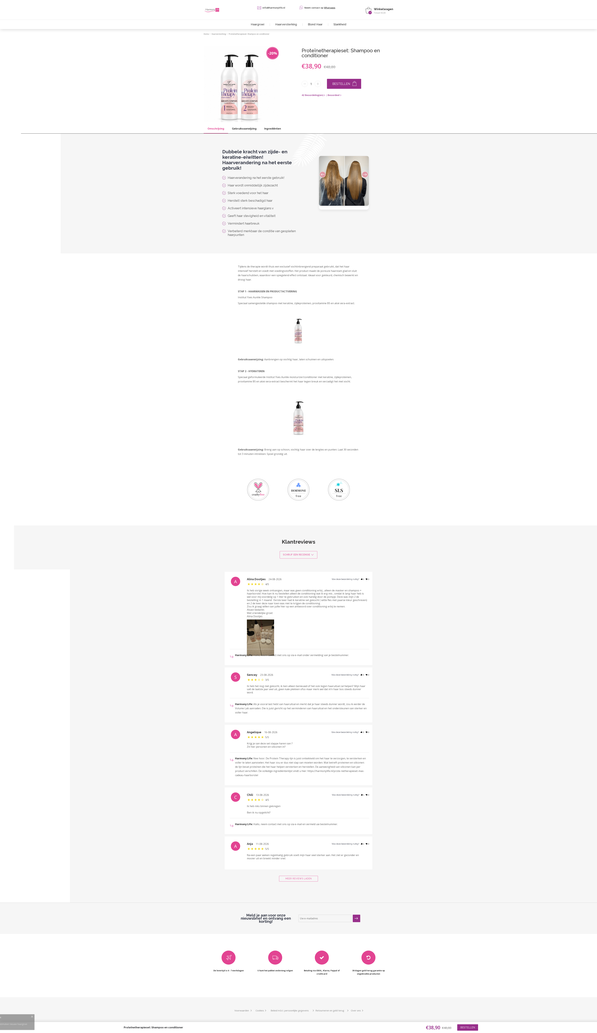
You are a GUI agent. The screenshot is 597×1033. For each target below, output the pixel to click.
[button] (362, 173)
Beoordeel (334, 95)
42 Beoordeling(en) (312, 95)
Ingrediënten (272, 128)
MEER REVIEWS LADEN (298, 878)
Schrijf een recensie (296, 554)
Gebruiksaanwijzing (244, 128)
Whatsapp (329, 7)
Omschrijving (216, 128)
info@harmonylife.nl (273, 7)
